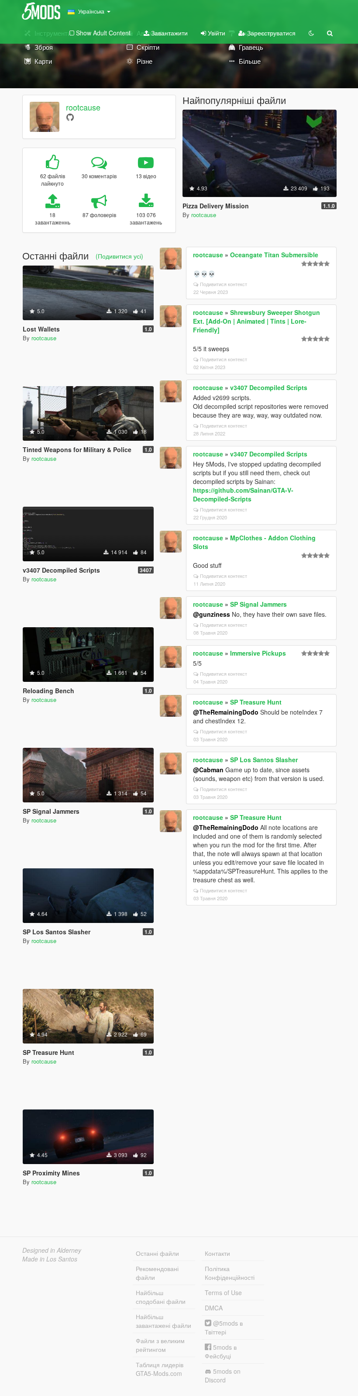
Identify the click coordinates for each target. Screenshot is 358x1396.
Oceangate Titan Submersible (274, 254)
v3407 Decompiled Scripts (268, 387)
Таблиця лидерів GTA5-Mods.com (159, 1369)
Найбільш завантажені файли (163, 1321)
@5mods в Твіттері (224, 1327)
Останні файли (157, 1253)
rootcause (83, 107)
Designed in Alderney (51, 1250)
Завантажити (168, 32)
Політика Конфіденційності (230, 1273)
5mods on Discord (223, 1375)
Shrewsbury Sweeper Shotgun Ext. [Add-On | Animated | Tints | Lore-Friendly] (256, 321)
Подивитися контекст (223, 283)
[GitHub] (70, 117)
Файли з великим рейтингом (160, 1345)
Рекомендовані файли (157, 1273)
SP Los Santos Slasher (264, 759)
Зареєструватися (270, 32)
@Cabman (208, 769)
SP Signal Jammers (258, 604)
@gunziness (211, 614)
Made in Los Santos (49, 1258)
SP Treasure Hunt (256, 702)
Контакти (217, 1253)
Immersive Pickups (258, 653)
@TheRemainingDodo (225, 712)
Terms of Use (223, 1292)
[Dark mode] (311, 33)
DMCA (214, 1307)
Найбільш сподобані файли (161, 1297)
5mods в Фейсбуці (221, 1351)
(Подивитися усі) (119, 256)
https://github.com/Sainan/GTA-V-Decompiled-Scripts (243, 494)
